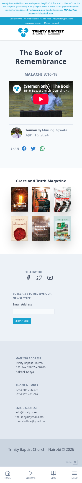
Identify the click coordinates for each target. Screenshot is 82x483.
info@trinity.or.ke (26, 412)
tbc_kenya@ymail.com (29, 417)
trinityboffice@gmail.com (31, 421)
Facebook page (46, 13)
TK (75, 462)
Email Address (22, 304)
